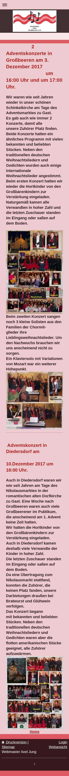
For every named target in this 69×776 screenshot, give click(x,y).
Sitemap (8, 747)
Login (63, 742)
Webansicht (58, 747)
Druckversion (16, 742)
